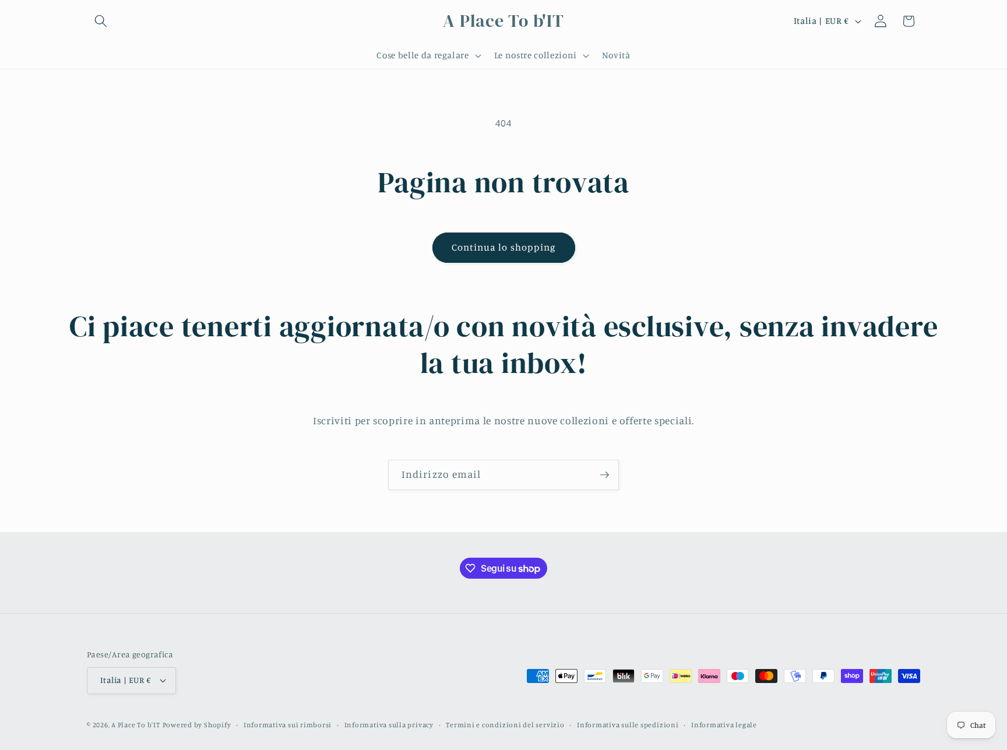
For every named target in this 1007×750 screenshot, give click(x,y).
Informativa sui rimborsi (288, 724)
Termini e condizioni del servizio (505, 724)
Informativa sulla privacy (389, 724)
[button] (101, 21)
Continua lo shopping (504, 247)
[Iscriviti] (604, 475)
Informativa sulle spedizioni (628, 724)
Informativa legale (724, 724)
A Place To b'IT (135, 724)
